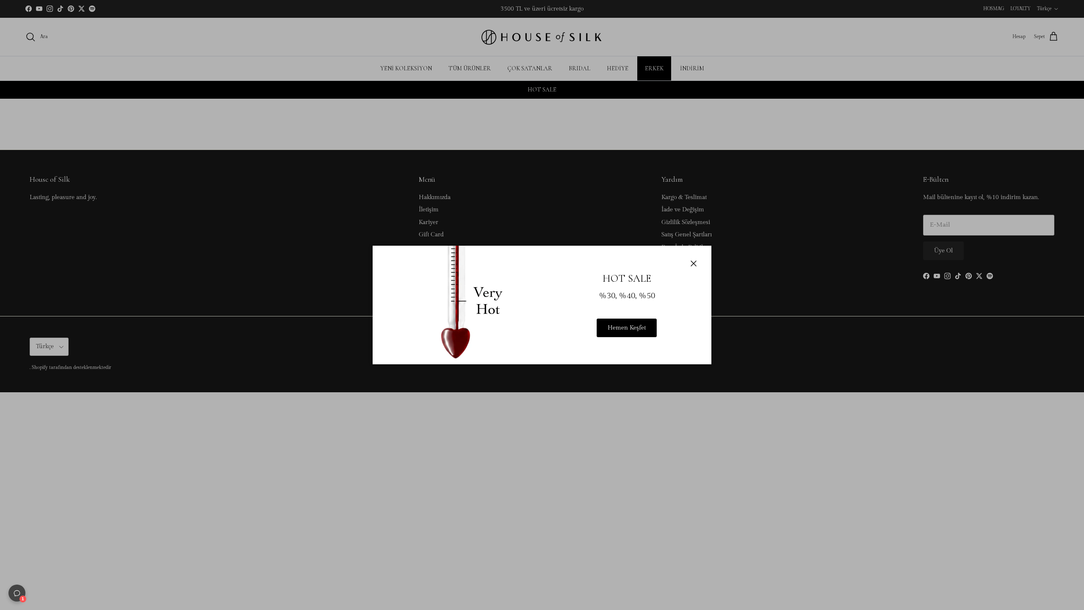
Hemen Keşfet (627, 327)
